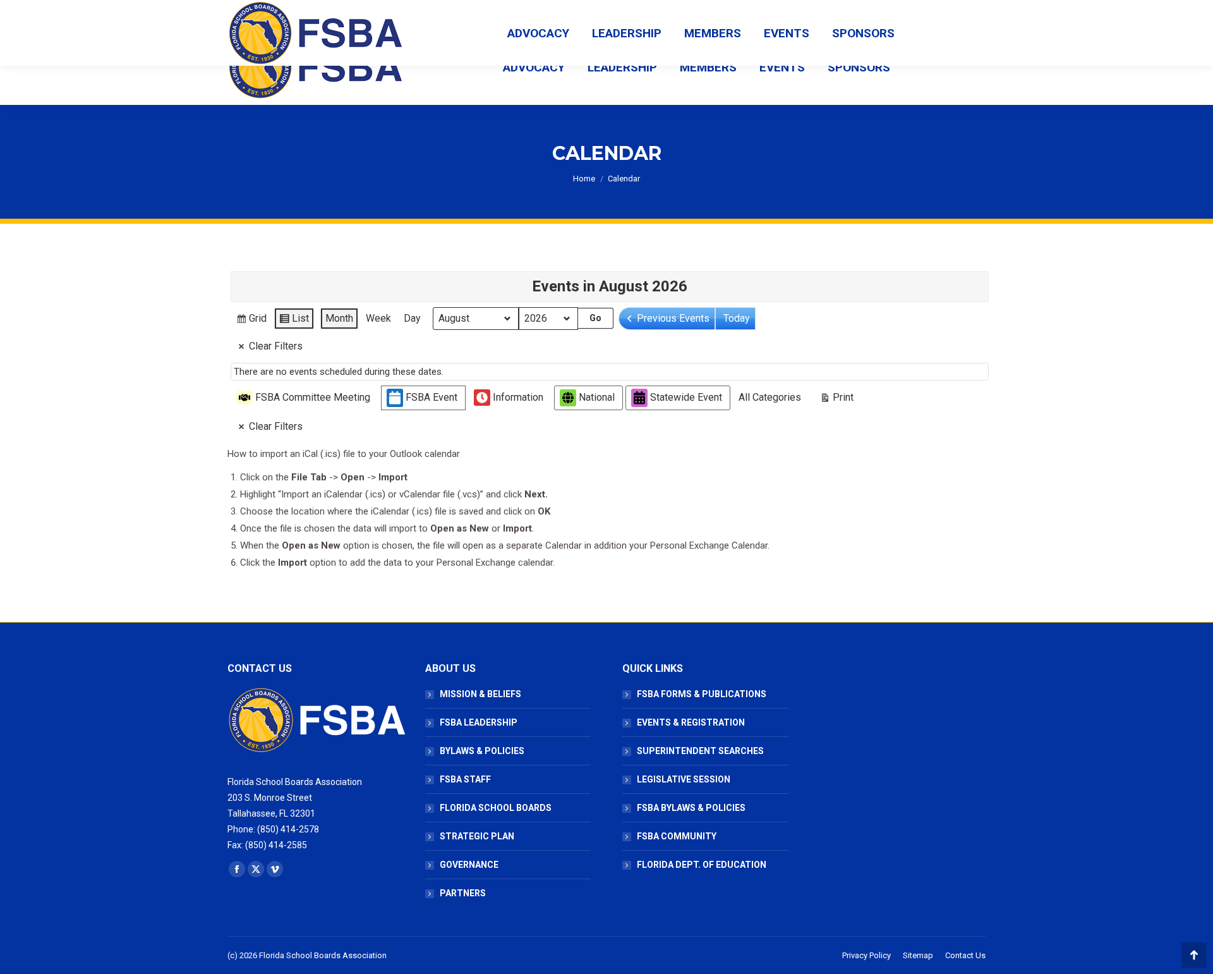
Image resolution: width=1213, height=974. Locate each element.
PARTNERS (463, 893)
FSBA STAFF (465, 779)
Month (339, 318)
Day (412, 318)
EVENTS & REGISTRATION (691, 722)
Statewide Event (686, 397)
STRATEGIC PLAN (477, 836)
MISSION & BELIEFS (480, 694)
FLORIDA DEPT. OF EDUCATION (701, 865)
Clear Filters (276, 346)
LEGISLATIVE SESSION (683, 779)
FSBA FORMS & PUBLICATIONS (701, 694)
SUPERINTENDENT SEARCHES (700, 751)
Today (736, 318)
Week (378, 318)
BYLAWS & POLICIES (482, 751)
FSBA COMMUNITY (676, 836)
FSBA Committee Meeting (312, 397)
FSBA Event (431, 397)
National (597, 397)
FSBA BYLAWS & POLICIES (691, 808)
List (294, 321)
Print (836, 400)
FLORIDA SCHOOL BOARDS (496, 808)
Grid (251, 321)
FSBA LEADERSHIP (478, 722)
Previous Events (673, 318)
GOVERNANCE (469, 865)
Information (518, 397)
